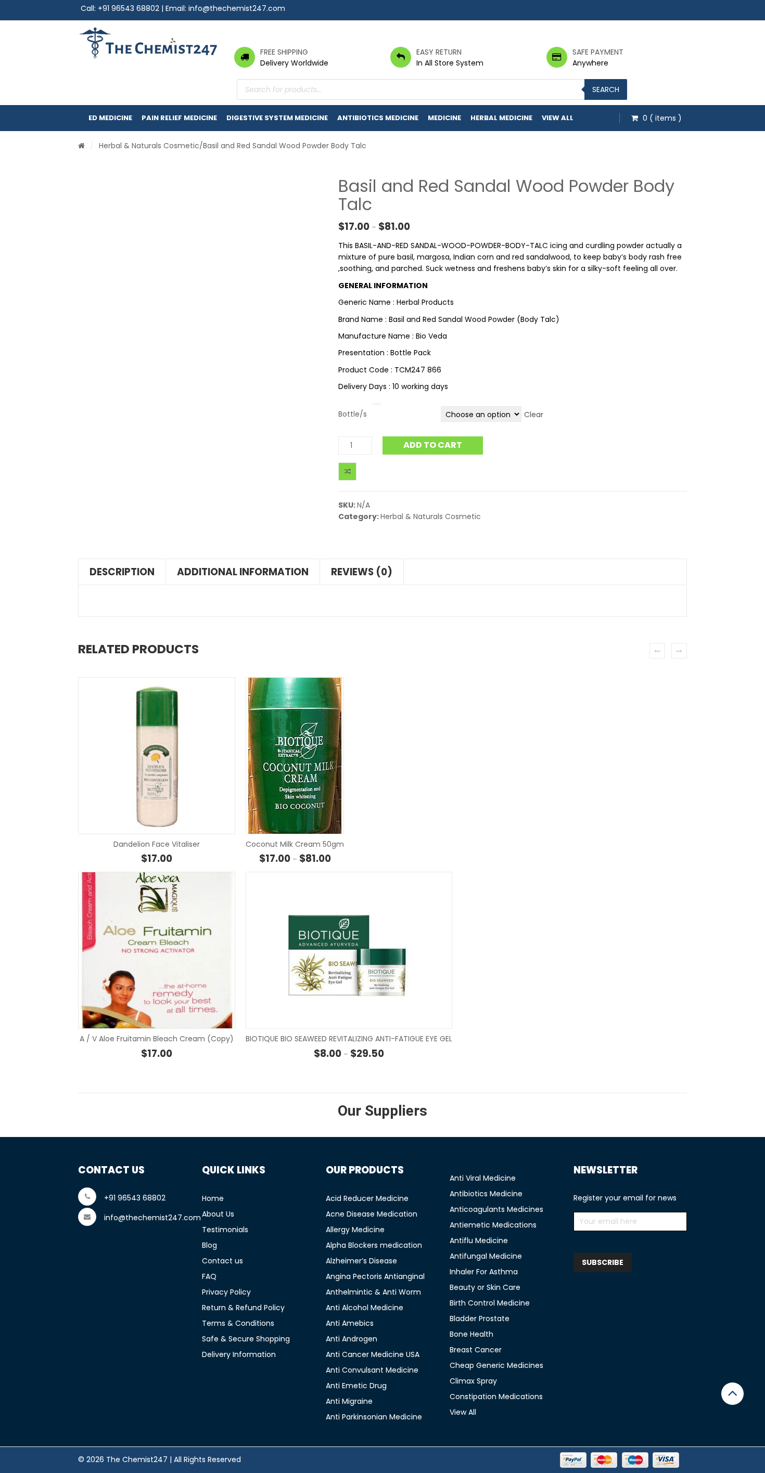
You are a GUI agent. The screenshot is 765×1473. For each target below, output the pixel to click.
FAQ (209, 1276)
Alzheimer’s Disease (361, 1261)
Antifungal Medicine (486, 1256)
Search (605, 89)
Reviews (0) (361, 572)
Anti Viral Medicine (483, 1178)
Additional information (243, 572)
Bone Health (471, 1334)
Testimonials (225, 1229)
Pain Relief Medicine (179, 118)
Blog (209, 1245)
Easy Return (439, 52)
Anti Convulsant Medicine (372, 1370)
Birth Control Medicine (490, 1303)
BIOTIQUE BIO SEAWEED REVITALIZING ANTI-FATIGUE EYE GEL (349, 1038)
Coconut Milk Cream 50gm (295, 844)
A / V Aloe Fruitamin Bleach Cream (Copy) (157, 1038)
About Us (218, 1214)
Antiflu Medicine (479, 1240)
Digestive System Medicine (277, 118)
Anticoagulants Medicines (496, 1209)
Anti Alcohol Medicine (364, 1307)
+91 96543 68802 (128, 8)
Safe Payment (597, 52)
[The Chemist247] (148, 43)
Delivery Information (239, 1354)
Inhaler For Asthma (484, 1272)
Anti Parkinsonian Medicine (374, 1417)
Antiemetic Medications (493, 1225)
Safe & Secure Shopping (246, 1339)
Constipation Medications (496, 1396)
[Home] (81, 145)
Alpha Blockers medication (374, 1245)
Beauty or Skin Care (485, 1287)
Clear (533, 414)
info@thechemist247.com (236, 8)
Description (122, 572)
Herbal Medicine (501, 118)
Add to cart (432, 445)
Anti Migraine (349, 1401)
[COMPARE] (347, 471)
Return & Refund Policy (243, 1307)
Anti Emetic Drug (356, 1385)
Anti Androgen (351, 1339)
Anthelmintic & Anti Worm (373, 1292)
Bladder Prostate (479, 1318)
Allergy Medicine (355, 1229)
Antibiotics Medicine (377, 118)
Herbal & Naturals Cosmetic (149, 145)
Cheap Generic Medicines (496, 1365)
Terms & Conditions (238, 1323)
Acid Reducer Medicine (367, 1198)
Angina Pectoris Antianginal (375, 1276)
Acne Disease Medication (371, 1214)
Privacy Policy (226, 1292)
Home (213, 1198)
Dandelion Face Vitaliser (156, 844)
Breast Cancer (476, 1350)
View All (557, 118)
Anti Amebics (350, 1323)
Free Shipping (284, 52)
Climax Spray (473, 1381)
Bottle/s (352, 414)
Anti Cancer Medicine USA (372, 1354)
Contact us (222, 1261)
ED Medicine (110, 118)
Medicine (444, 118)
